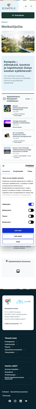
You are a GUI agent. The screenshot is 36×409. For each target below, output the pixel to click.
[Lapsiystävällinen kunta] (23, 301)
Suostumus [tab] (6, 171)
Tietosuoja (6, 396)
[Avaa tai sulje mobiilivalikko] (26, 6)
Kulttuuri (22, 114)
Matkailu (22, 248)
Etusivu (16, 114)
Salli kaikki (18, 230)
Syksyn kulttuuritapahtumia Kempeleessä (20, 107)
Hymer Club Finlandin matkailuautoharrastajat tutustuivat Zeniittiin (22, 149)
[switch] (31, 210)
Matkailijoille (18, 115)
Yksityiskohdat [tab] (18, 171)
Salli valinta (18, 236)
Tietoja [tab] (30, 171)
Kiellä (18, 242)
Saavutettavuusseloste (19, 392)
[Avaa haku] (31, 6)
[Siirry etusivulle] (8, 6)
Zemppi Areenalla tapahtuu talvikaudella (21, 122)
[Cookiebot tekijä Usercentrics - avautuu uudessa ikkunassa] (25, 166)
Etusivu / (5, 22)
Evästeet (5, 392)
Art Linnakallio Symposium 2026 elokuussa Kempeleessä (22, 134)
